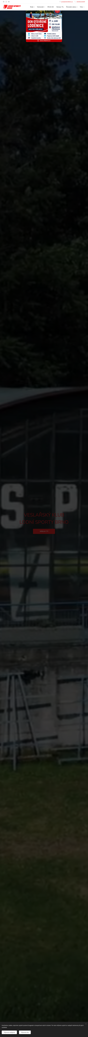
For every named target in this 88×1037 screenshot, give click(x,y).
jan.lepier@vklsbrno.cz (67, 1)
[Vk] (6, 1)
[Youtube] (9, 1)
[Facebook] (4, 1)
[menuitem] (33, 7)
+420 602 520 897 (80, 1)
